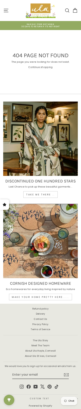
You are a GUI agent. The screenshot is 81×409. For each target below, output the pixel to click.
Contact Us (40, 319)
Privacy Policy (40, 324)
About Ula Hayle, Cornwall (40, 350)
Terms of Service (40, 329)
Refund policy (40, 308)
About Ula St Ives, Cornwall (40, 356)
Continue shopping (40, 67)
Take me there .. (40, 194)
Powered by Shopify (40, 405)
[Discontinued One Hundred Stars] (40, 139)
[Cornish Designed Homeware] (40, 241)
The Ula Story (40, 340)
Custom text (39, 398)
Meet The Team (40, 345)
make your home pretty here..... (40, 297)
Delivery (40, 313)
